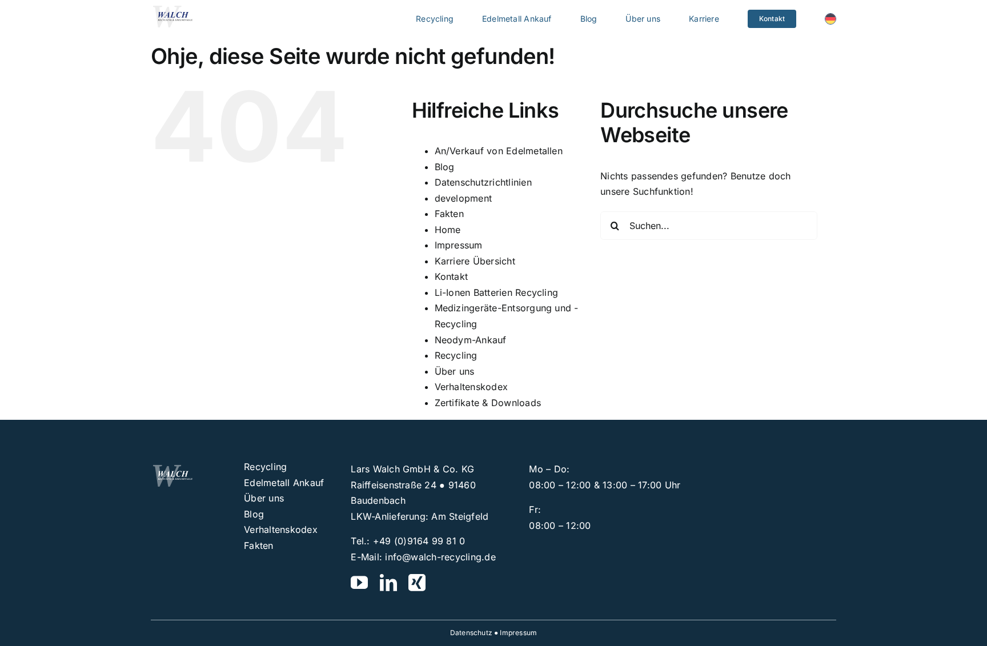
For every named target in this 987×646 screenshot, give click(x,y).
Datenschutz (471, 632)
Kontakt (451, 276)
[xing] (417, 582)
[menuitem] (830, 19)
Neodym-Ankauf (471, 340)
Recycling (456, 355)
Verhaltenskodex (471, 386)
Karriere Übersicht (475, 261)
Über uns (455, 371)
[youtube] (359, 582)
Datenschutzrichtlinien (483, 182)
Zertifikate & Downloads (488, 402)
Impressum (459, 245)
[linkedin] (388, 582)
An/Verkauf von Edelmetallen (499, 151)
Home (448, 229)
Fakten (449, 213)
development (463, 198)
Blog (445, 166)
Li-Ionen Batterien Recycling (497, 292)
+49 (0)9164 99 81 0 (419, 541)
